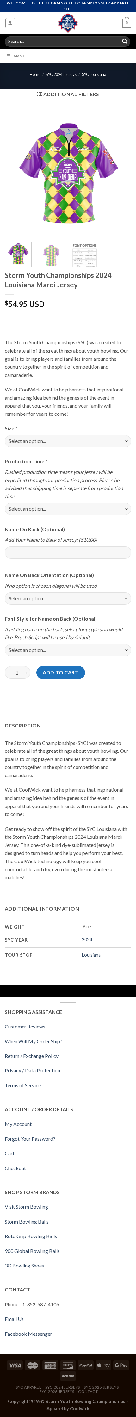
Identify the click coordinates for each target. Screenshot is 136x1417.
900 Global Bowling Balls (32, 1251)
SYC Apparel (28, 1387)
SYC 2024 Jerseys (61, 74)
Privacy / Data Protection (32, 1070)
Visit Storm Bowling (26, 1207)
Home (35, 74)
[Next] (121, 174)
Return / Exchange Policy (32, 1056)
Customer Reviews (25, 1026)
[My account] (10, 23)
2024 (87, 939)
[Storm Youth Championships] (68, 23)
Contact (88, 1391)
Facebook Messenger (28, 1334)
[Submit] (124, 41)
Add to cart (60, 672)
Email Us (14, 1319)
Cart (10, 1153)
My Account (18, 1124)
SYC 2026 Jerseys (57, 1391)
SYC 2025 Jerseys (101, 1387)
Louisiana (91, 955)
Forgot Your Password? (30, 1139)
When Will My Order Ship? (33, 1041)
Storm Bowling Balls (27, 1221)
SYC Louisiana (94, 74)
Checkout (15, 1168)
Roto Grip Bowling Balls (31, 1236)
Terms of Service (23, 1085)
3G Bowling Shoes (24, 1265)
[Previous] (15, 174)
